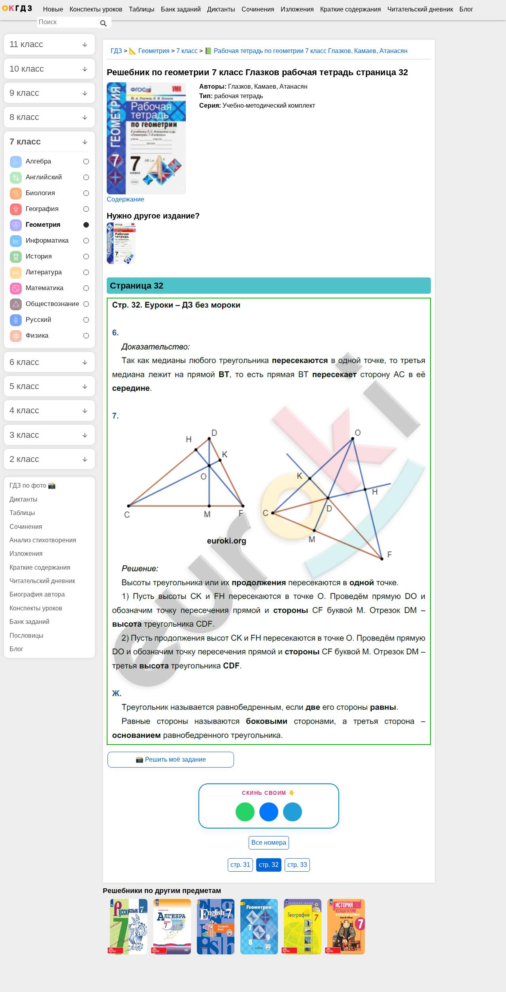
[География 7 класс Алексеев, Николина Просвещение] (302, 926)
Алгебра (38, 161)
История (39, 256)
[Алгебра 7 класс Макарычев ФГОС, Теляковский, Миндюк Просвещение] (172, 926)
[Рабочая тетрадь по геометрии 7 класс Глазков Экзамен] (121, 243)
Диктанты (221, 9)
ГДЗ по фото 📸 (32, 485)
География (42, 209)
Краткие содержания (350, 9)
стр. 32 (269, 864)
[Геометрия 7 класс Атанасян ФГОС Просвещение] (259, 926)
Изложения (297, 9)
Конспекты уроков (96, 9)
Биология (40, 193)
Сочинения (258, 9)
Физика (37, 335)
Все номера (268, 842)
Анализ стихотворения (42, 540)
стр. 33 (297, 864)
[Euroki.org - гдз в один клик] (17, 10)
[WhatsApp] (245, 811)
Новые (53, 9)
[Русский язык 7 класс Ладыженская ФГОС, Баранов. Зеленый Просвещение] (128, 926)
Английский (44, 177)
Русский (38, 319)
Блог (466, 9)
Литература (44, 272)
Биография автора (37, 594)
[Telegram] (292, 811)
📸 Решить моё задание (171, 759)
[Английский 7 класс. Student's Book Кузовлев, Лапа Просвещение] (215, 926)
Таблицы (142, 9)
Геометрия (43, 224)
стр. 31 (240, 864)
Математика (44, 288)
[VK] (268, 811)
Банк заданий (181, 9)
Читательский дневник (420, 9)
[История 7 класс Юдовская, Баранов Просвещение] (346, 926)
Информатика (47, 240)
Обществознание (52, 304)
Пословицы (26, 635)
